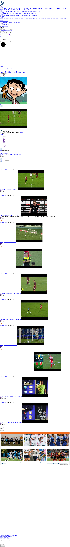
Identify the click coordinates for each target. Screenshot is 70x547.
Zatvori (2, 430)
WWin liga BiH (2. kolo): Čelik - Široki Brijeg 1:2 (9, 189)
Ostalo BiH (59, 8)
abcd (1, 160)
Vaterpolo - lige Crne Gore (33, 18)
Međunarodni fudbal (5, 9)
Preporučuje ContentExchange (64, 464)
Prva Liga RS (2, 13)
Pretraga (7, 537)
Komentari (19, 72)
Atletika (15, 18)
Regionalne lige (18, 8)
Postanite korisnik (3, 536)
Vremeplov (48, 18)
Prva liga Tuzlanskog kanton (13, 163)
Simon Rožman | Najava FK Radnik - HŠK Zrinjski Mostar (10, 215)
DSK (1, 162)
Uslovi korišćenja (8, 535)
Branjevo (5, 153)
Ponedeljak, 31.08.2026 (4, 47)
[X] (7, 34)
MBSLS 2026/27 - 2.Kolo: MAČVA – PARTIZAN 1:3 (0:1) (10, 422)
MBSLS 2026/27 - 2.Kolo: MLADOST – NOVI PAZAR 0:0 (11, 396)
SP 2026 (27, 9)
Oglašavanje (12, 536)
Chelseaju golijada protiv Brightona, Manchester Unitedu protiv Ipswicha (57, 447)
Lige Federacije (53, 8)
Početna (1, 66)
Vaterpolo (26, 18)
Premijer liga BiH (3, 8)
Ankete (4, 538)
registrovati (21, 132)
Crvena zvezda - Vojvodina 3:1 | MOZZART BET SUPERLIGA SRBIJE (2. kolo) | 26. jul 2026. (17, 370)
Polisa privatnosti (14, 535)
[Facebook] (4, 34)
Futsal (50, 8)
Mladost (1, 153)
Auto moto (12, 18)
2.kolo (20, 154)
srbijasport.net (8, 541)
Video (45, 18)
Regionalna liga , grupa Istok (13, 154)
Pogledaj (1, 134)
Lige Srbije (63, 8)
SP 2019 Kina (37, 11)
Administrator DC (3, 169)
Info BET (57, 18)
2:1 (6, 162)
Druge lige (13, 8)
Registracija (10, 30)
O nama (3, 535)
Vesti (1, 6)
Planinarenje (23, 18)
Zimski (1, 18)
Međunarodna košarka (26, 11)
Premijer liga (7, 11)
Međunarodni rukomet (28, 13)
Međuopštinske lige (29, 8)
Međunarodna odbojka (27, 15)
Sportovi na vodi (41, 18)
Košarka (10, 22)
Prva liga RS (9, 8)
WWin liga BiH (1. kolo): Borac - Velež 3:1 (7, 267)
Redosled (2, 143)
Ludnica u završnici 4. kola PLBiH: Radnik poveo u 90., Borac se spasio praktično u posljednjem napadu (57, 463)
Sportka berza (8, 538)
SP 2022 (24, 9)
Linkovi (1, 538)
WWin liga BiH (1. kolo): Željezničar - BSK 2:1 (8, 345)
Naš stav (60, 18)
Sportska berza (5, 18)
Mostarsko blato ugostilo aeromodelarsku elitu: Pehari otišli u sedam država (11, 447)
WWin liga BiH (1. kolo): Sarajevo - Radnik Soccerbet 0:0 (10, 293)
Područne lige (23, 8)
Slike (11, 72)
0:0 (7, 153)
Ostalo (11, 11)
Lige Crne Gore (19, 11)
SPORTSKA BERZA (4, 26)
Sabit (1, 150)
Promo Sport (64, 18)
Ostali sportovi (52, 18)
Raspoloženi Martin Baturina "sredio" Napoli (33, 462)
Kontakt (8, 536)
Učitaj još (2, 427)
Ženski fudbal (46, 8)
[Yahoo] (10, 34)
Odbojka (14, 22)
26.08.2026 (2, 163)
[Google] (1, 34)
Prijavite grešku (3, 537)
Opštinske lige (35, 8)
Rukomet (18, 22)
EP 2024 (20, 9)
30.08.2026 (2, 154)
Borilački (18, 18)
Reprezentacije (12, 9)
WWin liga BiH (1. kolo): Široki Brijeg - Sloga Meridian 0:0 (10, 319)
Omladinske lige (41, 8)
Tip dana (14, 19)
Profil (23, 72)
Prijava (3, 27)
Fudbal (2, 22)
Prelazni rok (17, 9)
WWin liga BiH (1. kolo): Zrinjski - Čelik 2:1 (8, 242)
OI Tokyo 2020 (9, 19)
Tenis (9, 18)
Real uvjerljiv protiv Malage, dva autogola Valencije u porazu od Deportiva (35, 447)
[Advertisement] (35, 58)
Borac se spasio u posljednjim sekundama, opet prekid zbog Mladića (12, 463)
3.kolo (19, 163)
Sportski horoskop (3, 19)
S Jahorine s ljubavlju (4, 21)
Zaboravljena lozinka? (4, 30)
